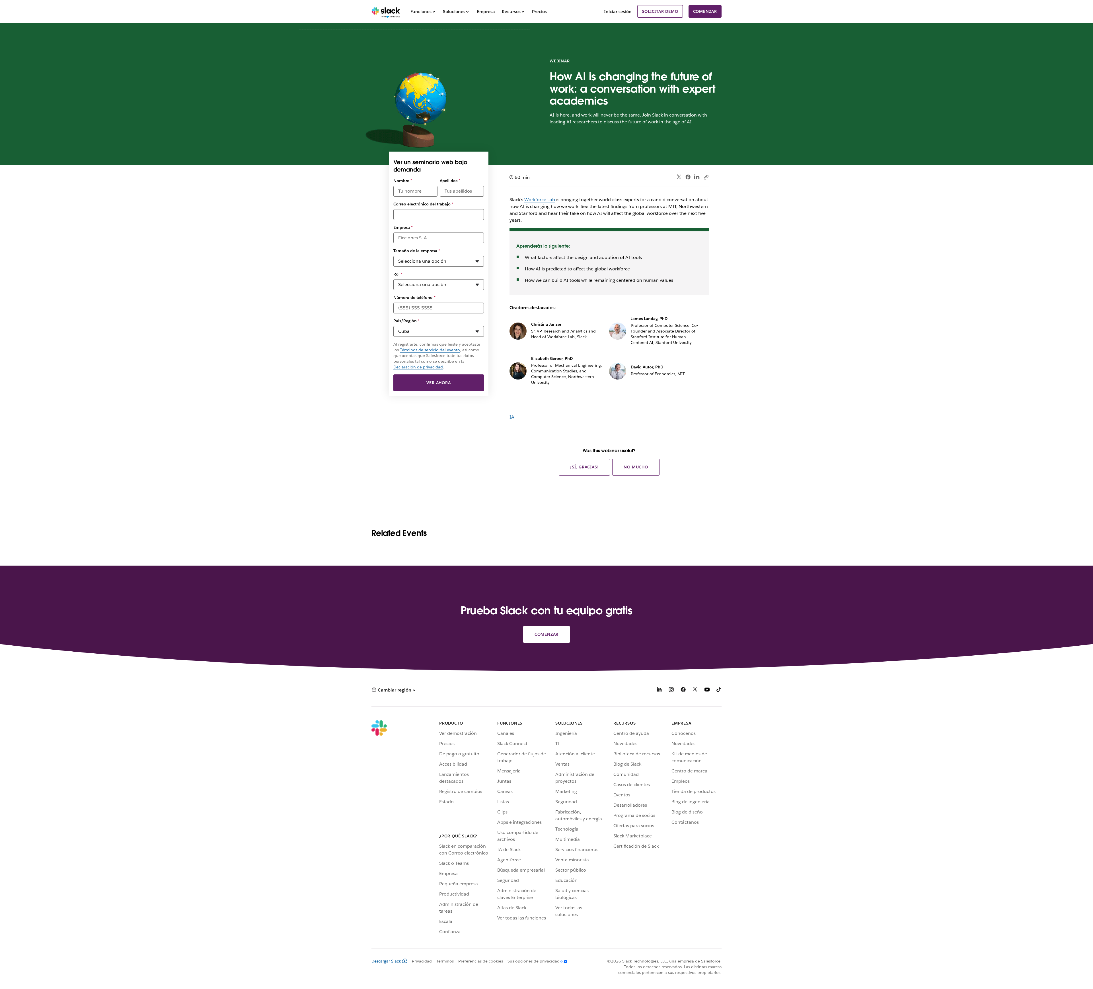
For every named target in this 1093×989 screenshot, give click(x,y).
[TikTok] (719, 691)
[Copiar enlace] (705, 177)
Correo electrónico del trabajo (423, 204)
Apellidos (450, 180)
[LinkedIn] (697, 177)
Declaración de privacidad (418, 367)
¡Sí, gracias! (584, 467)
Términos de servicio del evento (430, 349)
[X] (695, 691)
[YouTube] (707, 691)
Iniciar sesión (618, 11)
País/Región (406, 320)
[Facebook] (688, 177)
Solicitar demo (660, 11)
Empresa (403, 227)
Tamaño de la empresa (416, 250)
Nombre (402, 180)
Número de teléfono (414, 297)
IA (511, 417)
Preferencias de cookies (480, 961)
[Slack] (385, 11)
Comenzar (705, 11)
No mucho (636, 467)
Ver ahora (438, 382)
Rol (397, 274)
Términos (445, 961)
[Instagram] (671, 691)
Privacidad (422, 961)
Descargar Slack (386, 961)
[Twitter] (679, 177)
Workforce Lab (539, 200)
